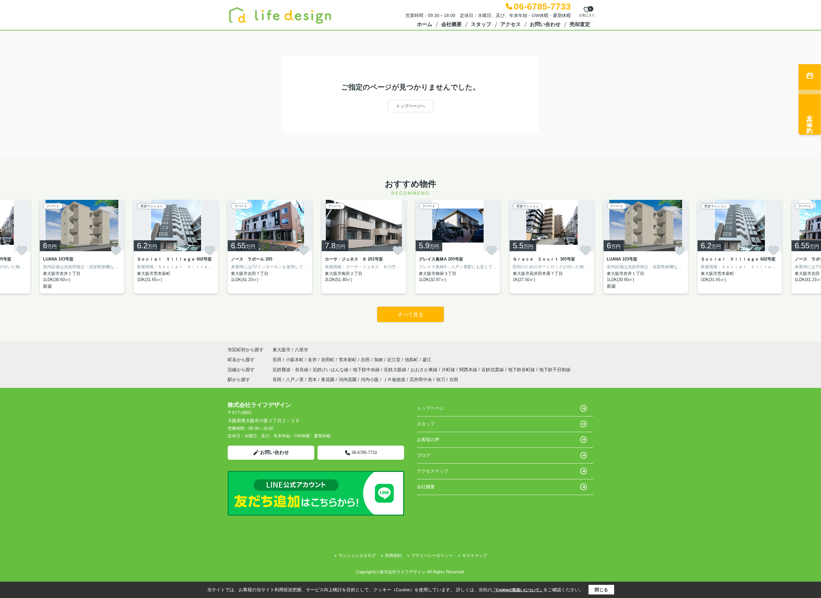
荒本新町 (348, 359)
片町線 (449, 369)
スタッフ (481, 24)
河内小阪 (370, 379)
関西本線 (468, 369)
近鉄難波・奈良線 (291, 369)
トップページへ (410, 106)
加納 (379, 359)
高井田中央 (421, 379)
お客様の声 (428, 439)
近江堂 (394, 359)
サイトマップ (474, 555)
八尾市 (301, 349)
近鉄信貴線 (493, 369)
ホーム (424, 24)
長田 (278, 359)
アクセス (510, 24)
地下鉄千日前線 (555, 369)
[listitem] (270, 247)
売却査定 (580, 24)
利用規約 (393, 555)
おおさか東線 (424, 369)
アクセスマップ (432, 471)
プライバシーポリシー (432, 555)
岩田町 (328, 359)
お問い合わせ (545, 24)
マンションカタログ (357, 555)
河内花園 (348, 379)
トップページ (430, 408)
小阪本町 (295, 359)
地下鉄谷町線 (522, 369)
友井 (313, 359)
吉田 (366, 359)
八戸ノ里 (295, 379)
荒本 (312, 379)
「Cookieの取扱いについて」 (517, 590)
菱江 (426, 359)
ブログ (423, 455)
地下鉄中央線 (367, 369)
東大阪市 (282, 349)
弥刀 (440, 379)
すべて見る (410, 314)
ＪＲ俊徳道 (394, 379)
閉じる (601, 589)
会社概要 (451, 24)
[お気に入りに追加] (22, 250)
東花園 (327, 379)
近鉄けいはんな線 (331, 369)
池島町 (412, 359)
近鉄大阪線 (396, 369)
